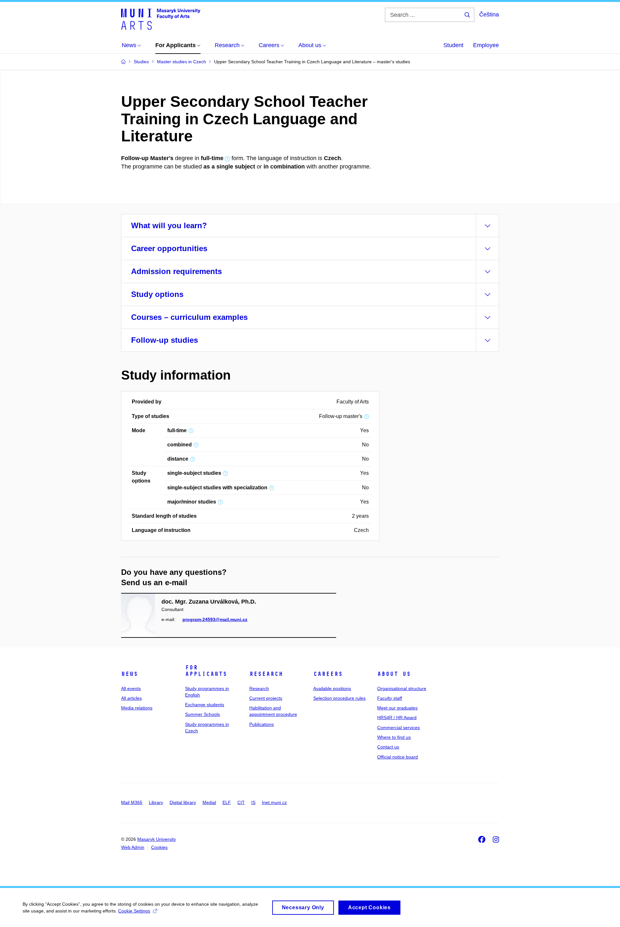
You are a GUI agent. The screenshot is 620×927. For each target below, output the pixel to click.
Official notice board (397, 756)
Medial (209, 802)
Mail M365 (131, 802)
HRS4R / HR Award (397, 717)
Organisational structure (401, 688)
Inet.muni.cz (274, 802)
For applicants (206, 670)
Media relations (136, 707)
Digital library (183, 802)
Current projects (265, 698)
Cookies (159, 847)
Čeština (489, 14)
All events (131, 688)
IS (253, 802)
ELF (226, 802)
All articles (131, 698)
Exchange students (204, 704)
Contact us (388, 746)
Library (156, 802)
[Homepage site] (160, 19)
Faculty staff (389, 698)
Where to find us (394, 737)
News (129, 673)
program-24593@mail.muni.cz (214, 619)
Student (453, 45)
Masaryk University (156, 839)
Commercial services (398, 727)
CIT (241, 802)
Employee (486, 45)
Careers (328, 673)
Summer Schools (202, 714)
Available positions (332, 688)
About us (394, 673)
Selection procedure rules (339, 698)
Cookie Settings (134, 910)
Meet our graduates (397, 707)
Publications (261, 724)
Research (266, 673)
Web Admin (132, 847)
